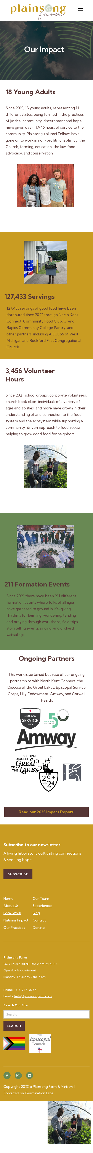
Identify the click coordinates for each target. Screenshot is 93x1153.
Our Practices (14, 927)
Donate (39, 927)
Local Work (12, 913)
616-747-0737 (26, 990)
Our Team (41, 898)
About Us (11, 905)
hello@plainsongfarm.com (33, 996)
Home (8, 898)
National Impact (15, 920)
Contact (39, 920)
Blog (36, 913)
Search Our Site (15, 1005)
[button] (82, 10)
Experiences (42, 905)
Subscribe (18, 874)
